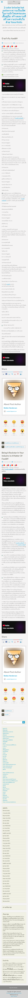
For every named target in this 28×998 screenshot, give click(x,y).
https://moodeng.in (7, 767)
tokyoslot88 (5, 762)
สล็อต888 (5, 741)
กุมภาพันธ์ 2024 (6, 886)
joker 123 (5, 777)
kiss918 (4, 756)
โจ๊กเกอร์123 (9, 981)
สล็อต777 (5, 761)
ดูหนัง (4, 793)
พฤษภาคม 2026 (6, 818)
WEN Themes (14, 996)
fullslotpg (5, 790)
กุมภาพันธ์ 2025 (6, 855)
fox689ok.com (8, 443)
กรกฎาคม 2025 (6, 843)
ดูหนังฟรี (5, 795)
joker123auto (5, 966)
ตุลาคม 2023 (6, 896)
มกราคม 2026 (6, 828)
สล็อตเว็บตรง (6, 733)
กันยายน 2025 (6, 838)
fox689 (8, 284)
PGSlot (10, 969)
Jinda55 (15, 964)
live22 (4, 792)
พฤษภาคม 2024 (6, 878)
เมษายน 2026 (6, 820)
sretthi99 (11, 971)
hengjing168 (10, 964)
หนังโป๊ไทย (5, 751)
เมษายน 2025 (6, 850)
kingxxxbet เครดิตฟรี (14, 966)
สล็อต (5, 975)
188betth (10, 963)
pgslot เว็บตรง (6, 789)
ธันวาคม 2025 (6, 830)
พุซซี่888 (22, 973)
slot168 (6, 971)
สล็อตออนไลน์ (19, 977)
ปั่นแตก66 (18, 973)
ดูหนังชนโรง (6, 797)
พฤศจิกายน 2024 (7, 863)
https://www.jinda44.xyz (8, 736)
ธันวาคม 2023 (6, 891)
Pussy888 (20, 969)
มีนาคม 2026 (6, 823)
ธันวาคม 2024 (6, 861)
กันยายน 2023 (6, 898)
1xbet (4, 753)
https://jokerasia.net (7, 766)
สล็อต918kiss (5, 977)
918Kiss (14, 963)
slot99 (4, 743)
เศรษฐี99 (4, 981)
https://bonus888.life (8, 740)
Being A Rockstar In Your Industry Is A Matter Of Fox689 (13, 455)
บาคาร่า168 (12, 973)
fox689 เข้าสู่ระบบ (20, 446)
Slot (4, 971)
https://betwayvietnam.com (9, 764)
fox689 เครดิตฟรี (19, 118)
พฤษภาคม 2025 (6, 848)
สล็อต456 (5, 800)
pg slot (4, 758)
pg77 (23, 966)
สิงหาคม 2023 (6, 901)
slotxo (4, 748)
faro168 (5, 798)
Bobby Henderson (19, 43)
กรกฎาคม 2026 (6, 813)
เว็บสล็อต (22, 979)
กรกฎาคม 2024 (6, 873)
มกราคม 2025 (6, 858)
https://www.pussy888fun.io (9, 744)
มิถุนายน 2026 (6, 815)
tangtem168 (16, 971)
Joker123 (19, 965)
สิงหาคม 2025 (6, 840)
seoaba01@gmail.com (11, 411)
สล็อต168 (5, 730)
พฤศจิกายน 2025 (7, 833)
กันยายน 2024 (6, 868)
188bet (6, 963)
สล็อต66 (5, 735)
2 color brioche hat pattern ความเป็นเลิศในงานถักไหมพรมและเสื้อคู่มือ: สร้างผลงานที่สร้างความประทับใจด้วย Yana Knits (14, 15)
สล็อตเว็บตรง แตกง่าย (8, 731)
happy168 (5, 964)
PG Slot (5, 969)
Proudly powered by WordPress (14, 993)
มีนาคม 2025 (6, 853)
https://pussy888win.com (9, 782)
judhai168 (9, 966)
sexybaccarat (6, 784)
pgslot (4, 769)
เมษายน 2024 (6, 881)
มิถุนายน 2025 (6, 845)
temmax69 (20, 971)
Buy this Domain (13, 987)
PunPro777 (15, 969)
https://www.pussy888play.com (10, 780)
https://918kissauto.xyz (8, 772)
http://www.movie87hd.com (9, 779)
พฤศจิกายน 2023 (7, 893)
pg (21, 966)
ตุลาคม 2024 (6, 866)
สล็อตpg (9, 977)
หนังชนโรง (5, 774)
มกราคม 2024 (6, 888)
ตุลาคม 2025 (6, 835)
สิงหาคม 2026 (6, 810)
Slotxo (9, 971)
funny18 (5, 754)
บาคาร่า (5, 746)
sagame (4, 775)
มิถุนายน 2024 (6, 876)
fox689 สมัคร (12, 446)
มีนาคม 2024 (6, 883)
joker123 (5, 728)
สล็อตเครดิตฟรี (7, 979)
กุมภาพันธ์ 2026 (6, 825)
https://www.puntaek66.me (9, 802)
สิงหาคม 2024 (6, 871)
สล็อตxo (13, 977)
